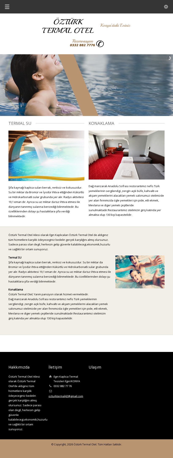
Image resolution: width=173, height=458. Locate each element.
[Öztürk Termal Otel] (86, 32)
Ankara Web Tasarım (161, 450)
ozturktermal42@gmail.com (66, 396)
